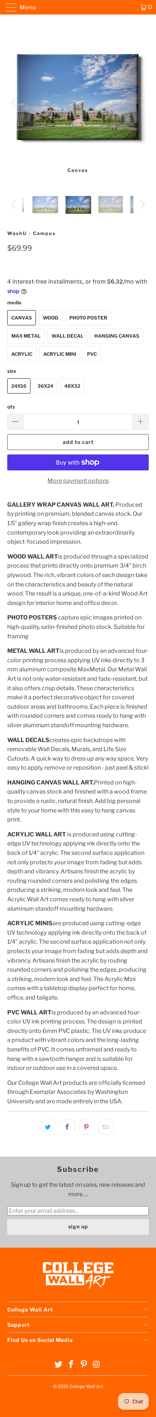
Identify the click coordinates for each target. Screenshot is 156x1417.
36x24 (45, 386)
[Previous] (14, 102)
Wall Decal (67, 336)
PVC (92, 354)
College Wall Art (86, 1386)
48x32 (72, 386)
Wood (50, 318)
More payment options (78, 480)
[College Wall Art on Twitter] (58, 1365)
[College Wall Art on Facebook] (71, 1365)
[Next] (141, 102)
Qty (11, 406)
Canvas (21, 318)
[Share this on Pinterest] (87, 1127)
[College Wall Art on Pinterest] (84, 1365)
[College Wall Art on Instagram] (96, 1365)
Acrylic (21, 354)
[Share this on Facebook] (67, 1127)
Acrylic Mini (59, 354)
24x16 (18, 386)
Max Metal (26, 336)
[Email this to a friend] (106, 1127)
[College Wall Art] (78, 7)
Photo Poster (88, 318)
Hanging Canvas (116, 336)
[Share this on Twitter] (48, 1127)
